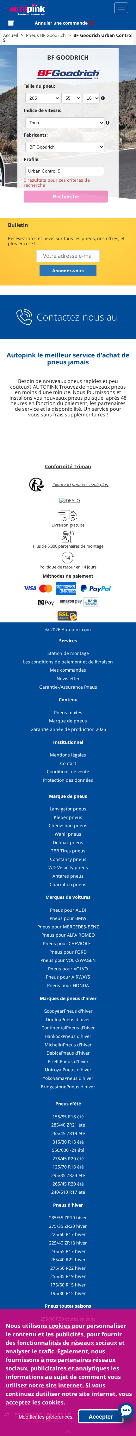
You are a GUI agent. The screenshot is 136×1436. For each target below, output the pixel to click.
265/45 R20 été (68, 1184)
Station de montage (68, 653)
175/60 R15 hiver (68, 1285)
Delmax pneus (68, 842)
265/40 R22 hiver (68, 1259)
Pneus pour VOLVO (68, 969)
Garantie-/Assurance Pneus (68, 687)
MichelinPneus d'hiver (68, 1045)
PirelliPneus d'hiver (68, 1061)
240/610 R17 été (68, 1192)
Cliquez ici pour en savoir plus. (80, 484)
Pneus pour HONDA (68, 985)
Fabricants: (36, 134)
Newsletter (68, 678)
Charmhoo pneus (68, 884)
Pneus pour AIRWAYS (68, 977)
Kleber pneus (68, 817)
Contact (68, 763)
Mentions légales (68, 755)
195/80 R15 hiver (68, 1293)
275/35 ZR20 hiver (68, 1226)
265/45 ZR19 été (68, 1133)
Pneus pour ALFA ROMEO (68, 935)
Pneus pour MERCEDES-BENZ (68, 927)
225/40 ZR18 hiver (68, 1243)
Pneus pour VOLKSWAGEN (68, 960)
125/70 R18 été (68, 1167)
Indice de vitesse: (42, 110)
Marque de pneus (68, 721)
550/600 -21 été (68, 1150)
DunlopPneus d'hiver (68, 1019)
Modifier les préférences (45, 1416)
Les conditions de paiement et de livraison (68, 662)
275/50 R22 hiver (68, 1268)
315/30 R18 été (68, 1142)
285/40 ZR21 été (68, 1125)
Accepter (101, 1416)
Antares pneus (68, 876)
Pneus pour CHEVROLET (68, 943)
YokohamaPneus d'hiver (68, 1078)
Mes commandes (68, 670)
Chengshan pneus (68, 825)
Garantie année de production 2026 (68, 729)
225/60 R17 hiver (68, 1234)
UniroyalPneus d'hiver (68, 1070)
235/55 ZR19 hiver (68, 1218)
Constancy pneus (68, 859)
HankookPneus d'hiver (68, 1036)
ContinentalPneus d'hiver (68, 1028)
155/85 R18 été (68, 1117)
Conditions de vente (68, 771)
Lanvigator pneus (68, 809)
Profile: (32, 159)
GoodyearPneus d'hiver (68, 1011)
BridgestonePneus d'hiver (68, 1087)
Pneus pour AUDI (68, 910)
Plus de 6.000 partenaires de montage (68, 546)
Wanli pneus (68, 834)
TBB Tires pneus (68, 851)
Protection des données (68, 780)
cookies (59, 1325)
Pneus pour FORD (68, 952)
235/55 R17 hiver (68, 1251)
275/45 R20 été (68, 1159)
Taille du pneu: (39, 86)
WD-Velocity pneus (68, 867)
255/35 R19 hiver (68, 1276)
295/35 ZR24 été (68, 1175)
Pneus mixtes (68, 712)
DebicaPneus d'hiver (68, 1053)
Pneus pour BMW (68, 918)
